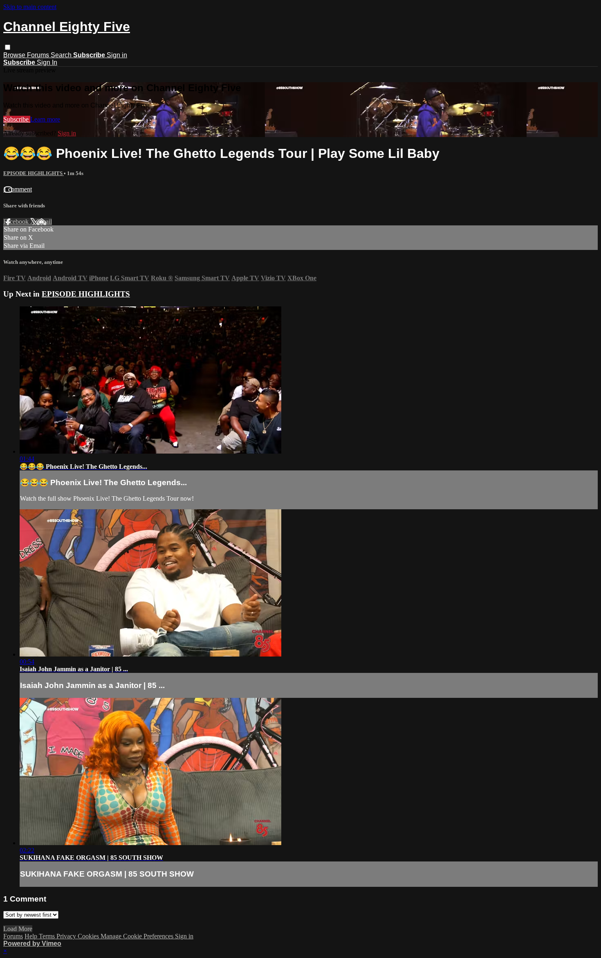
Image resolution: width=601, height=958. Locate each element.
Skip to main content (29, 6)
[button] (7, 47)
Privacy (67, 936)
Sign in (117, 55)
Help (32, 936)
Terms (47, 936)
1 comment (17, 189)
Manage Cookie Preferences (138, 936)
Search (62, 55)
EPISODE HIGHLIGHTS (33, 173)
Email (44, 221)
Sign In (47, 62)
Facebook (16, 221)
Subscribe (16, 119)
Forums (39, 55)
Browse (15, 55)
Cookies (89, 936)
